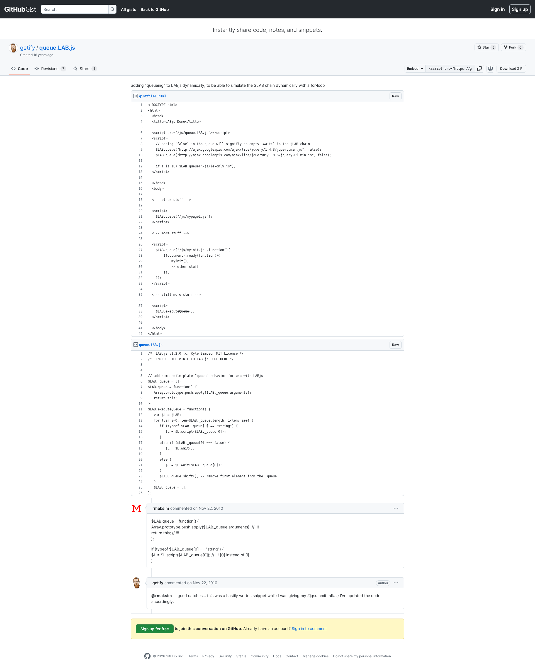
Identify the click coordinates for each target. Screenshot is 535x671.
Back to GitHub (155, 9)
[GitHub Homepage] (147, 656)
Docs (277, 656)
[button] (479, 69)
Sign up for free (154, 628)
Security (225, 656)
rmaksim (160, 508)
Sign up (520, 9)
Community (260, 656)
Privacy (208, 656)
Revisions (52, 68)
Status (241, 656)
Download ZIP (511, 68)
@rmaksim (161, 595)
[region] (267, 219)
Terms (193, 656)
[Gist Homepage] (20, 9)
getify (27, 47)
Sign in (497, 9)
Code (23, 68)
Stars (87, 68)
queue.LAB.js (57, 47)
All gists (128, 9)
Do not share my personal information (362, 656)
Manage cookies (316, 656)
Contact (292, 656)
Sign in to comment (309, 628)
